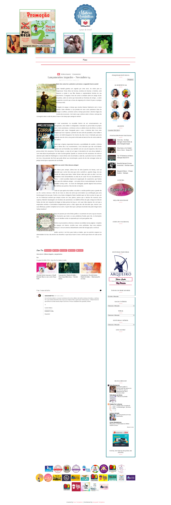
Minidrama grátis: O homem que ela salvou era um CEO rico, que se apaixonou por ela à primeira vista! (123, 390)
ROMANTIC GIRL (49, 311)
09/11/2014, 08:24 (58, 296)
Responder (47, 314)
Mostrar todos (130, 427)
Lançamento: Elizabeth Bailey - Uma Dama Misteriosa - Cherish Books (68, 277)
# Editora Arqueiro (66, 74)
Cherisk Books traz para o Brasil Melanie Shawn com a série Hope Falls (46, 277)
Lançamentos (58, 254)
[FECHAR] (52, 11)
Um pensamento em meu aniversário (123, 415)
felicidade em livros (116, 395)
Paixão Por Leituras (116, 404)
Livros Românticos (115, 422)
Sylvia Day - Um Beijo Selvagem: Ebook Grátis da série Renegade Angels (124, 142)
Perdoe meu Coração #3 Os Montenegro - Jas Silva (123, 406)
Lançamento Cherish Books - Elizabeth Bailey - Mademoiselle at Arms (90, 277)
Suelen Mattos (49, 296)
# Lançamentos (76, 74)
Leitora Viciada (114, 413)
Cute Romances (115, 385)
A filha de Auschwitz (122, 396)
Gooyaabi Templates (99, 502)
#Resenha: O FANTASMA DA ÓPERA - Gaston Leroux (120, 424)
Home (85, 60)
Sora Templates (77, 502)
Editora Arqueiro (49, 254)
